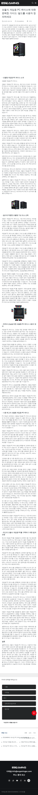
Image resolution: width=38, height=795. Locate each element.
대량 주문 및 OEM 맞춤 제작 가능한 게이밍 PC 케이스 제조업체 (29, 742)
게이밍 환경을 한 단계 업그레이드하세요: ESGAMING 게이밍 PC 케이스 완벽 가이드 (29, 738)
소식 (30, 733)
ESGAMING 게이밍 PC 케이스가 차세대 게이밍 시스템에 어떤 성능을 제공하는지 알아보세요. (17, 737)
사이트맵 (22, 792)
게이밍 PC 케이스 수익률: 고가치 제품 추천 (10, 746)
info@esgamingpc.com (22, 771)
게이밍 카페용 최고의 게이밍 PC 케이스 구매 (10, 742)
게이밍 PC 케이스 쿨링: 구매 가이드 (29, 746)
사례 (25, 733)
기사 (34, 733)
